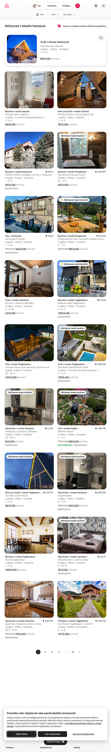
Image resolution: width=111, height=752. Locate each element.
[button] (45, 58)
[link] (31, 652)
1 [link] (38, 652)
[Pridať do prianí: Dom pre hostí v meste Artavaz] (102, 75)
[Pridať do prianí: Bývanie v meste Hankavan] (49, 135)
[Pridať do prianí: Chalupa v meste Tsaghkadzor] (102, 584)
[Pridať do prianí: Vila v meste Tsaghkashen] (49, 328)
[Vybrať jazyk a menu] (96, 6)
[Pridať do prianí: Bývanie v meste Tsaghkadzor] (102, 264)
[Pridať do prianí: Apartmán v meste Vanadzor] (49, 392)
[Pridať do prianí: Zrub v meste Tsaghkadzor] (102, 328)
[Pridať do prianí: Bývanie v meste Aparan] (49, 75)
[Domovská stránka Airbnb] (7, 6)
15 (73, 652)
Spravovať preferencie (83, 734)
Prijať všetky (21, 734)
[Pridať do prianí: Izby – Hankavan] (49, 199)
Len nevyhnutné (52, 734)
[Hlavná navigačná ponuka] (103, 6)
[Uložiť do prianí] (101, 38)
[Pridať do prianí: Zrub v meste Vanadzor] (49, 264)
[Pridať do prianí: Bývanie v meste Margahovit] (102, 135)
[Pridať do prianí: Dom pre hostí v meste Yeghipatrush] (49, 456)
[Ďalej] (79, 652)
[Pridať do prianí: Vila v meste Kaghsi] (102, 392)
